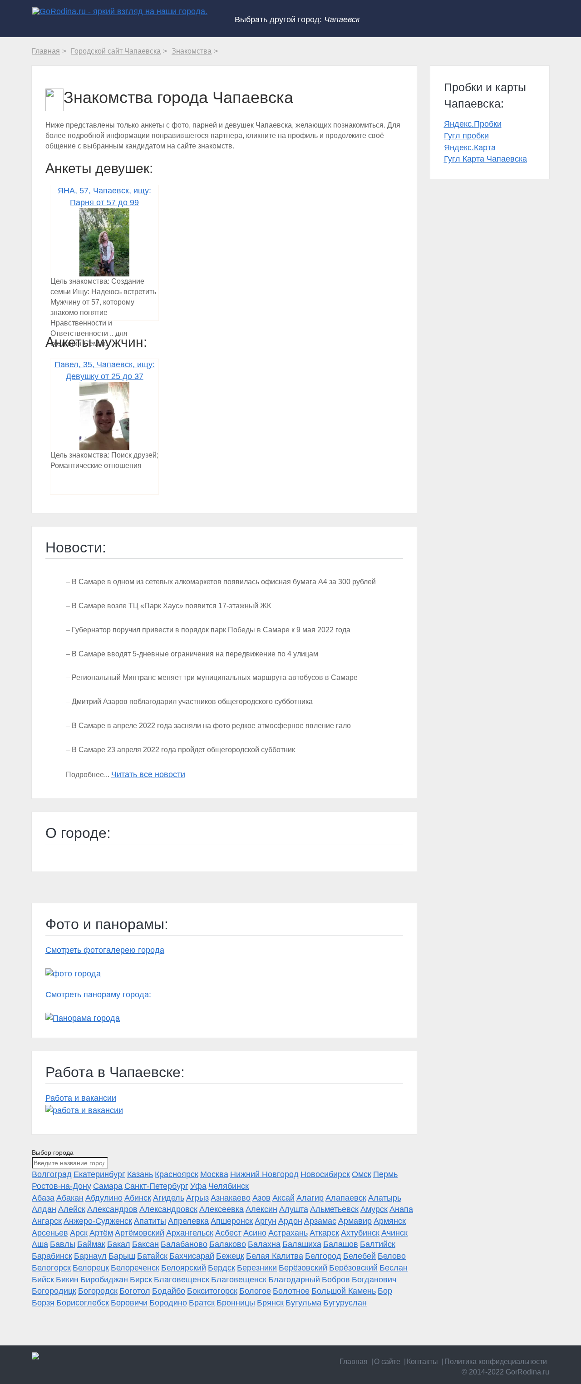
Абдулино (104, 1197)
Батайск (152, 1256)
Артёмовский (139, 1232)
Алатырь (384, 1197)
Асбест (228, 1232)
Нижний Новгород (264, 1174)
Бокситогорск (212, 1290)
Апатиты (150, 1221)
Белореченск (135, 1267)
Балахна (264, 1244)
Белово (392, 1256)
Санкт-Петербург (156, 1186)
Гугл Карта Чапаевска (485, 158)
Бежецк (230, 1256)
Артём (101, 1232)
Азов (261, 1197)
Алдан (44, 1209)
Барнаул (90, 1256)
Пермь (385, 1174)
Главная (354, 1361)
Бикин (67, 1279)
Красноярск (176, 1174)
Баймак (91, 1244)
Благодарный (294, 1279)
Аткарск (324, 1232)
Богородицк (54, 1290)
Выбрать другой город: (297, 19)
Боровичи (129, 1302)
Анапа (401, 1209)
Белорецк (91, 1267)
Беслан (393, 1267)
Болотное (291, 1290)
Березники (257, 1267)
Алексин (261, 1209)
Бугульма (303, 1302)
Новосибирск (325, 1174)
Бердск (221, 1267)
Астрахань (288, 1232)
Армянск (390, 1221)
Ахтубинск (360, 1232)
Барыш (121, 1256)
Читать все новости (148, 774)
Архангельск (189, 1232)
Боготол (134, 1290)
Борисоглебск (82, 1302)
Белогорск (51, 1267)
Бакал (118, 1244)
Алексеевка (221, 1209)
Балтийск (377, 1244)
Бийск (43, 1279)
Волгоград (52, 1174)
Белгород (323, 1256)
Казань (140, 1174)
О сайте (387, 1361)
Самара (108, 1186)
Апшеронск (232, 1221)
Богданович (374, 1279)
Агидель (168, 1197)
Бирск (141, 1279)
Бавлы (62, 1244)
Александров (112, 1209)
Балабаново (184, 1244)
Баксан (145, 1244)
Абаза (43, 1197)
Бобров (336, 1279)
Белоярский (183, 1267)
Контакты (422, 1361)
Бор (385, 1290)
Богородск (98, 1290)
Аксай (283, 1197)
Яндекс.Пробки (473, 123)
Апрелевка (188, 1221)
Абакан (70, 1197)
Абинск (137, 1197)
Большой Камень (343, 1290)
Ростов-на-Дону (61, 1186)
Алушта (293, 1209)
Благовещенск (181, 1279)
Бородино (168, 1302)
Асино (254, 1232)
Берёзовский (303, 1267)
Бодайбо (168, 1290)
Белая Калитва (274, 1256)
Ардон (290, 1221)
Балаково (227, 1244)
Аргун (265, 1221)
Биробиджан (104, 1279)
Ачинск (394, 1232)
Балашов (340, 1244)
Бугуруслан (345, 1302)
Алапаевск (345, 1197)
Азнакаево (231, 1197)
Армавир (355, 1221)
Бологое (255, 1290)
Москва (214, 1174)
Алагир (310, 1197)
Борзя (43, 1302)
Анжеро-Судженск (98, 1221)
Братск (202, 1302)
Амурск (374, 1209)
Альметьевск (334, 1209)
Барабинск (52, 1256)
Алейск (71, 1209)
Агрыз (197, 1197)
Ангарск (47, 1221)
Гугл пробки (466, 135)
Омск (361, 1174)
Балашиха (301, 1244)
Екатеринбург (99, 1174)
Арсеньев (50, 1232)
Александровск (168, 1209)
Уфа (198, 1186)
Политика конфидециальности (495, 1361)
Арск (79, 1232)
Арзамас (320, 1221)
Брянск (270, 1302)
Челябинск (228, 1186)
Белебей (359, 1256)
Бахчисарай (191, 1256)
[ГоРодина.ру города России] (91, 1355)
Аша (40, 1244)
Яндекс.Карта (470, 147)
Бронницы (236, 1302)
